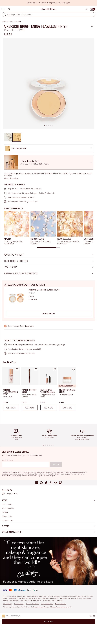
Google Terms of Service (59, 607)
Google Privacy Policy (40, 607)
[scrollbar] (48, 247)
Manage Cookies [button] (60, 604)
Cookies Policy (7, 520)
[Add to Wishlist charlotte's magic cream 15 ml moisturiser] (73, 369)
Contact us (59, 600)
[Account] (86, 9)
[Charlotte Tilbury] (49, 9)
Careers (5, 512)
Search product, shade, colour (20, 14)
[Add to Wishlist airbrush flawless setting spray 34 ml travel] (17, 369)
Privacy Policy (16, 475)
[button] (5, 14)
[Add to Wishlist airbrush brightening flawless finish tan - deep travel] (92, 26)
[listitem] (48, 83)
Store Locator (7, 504)
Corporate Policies (47, 604)
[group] (16, 228)
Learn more (29, 326)
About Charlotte (8, 508)
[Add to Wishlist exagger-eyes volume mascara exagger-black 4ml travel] (54, 369)
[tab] (44, 125)
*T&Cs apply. (6, 472)
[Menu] (3, 9)
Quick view (33, 299)
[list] (48, 83)
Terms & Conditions (32, 604)
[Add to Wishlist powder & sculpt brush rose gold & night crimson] (36, 369)
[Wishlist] (8, 9)
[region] (48, 300)
